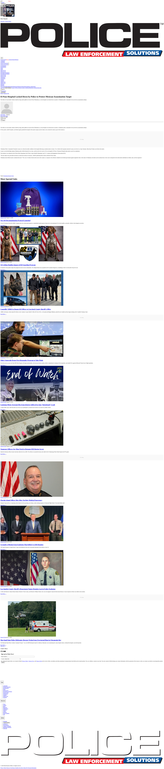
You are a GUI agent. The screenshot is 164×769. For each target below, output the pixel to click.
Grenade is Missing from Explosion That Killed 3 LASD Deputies (22, 544)
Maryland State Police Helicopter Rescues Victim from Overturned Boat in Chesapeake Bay (31, 640)
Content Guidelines (25, 87)
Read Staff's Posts (4, 116)
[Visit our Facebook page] (1, 651)
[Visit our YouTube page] (5, 651)
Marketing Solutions (33, 87)
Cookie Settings (8, 87)
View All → (3, 646)
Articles (12, 1)
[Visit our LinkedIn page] (3, 651)
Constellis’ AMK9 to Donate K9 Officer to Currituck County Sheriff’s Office (26, 309)
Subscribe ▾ (3, 3)
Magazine (10, 86)
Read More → (3, 225)
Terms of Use (9, 767)
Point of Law (3, 70)
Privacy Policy (3, 767)
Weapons (2, 84)
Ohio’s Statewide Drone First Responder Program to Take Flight (22, 360)
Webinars (18, 1)
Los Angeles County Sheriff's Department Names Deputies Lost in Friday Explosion (28, 589)
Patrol (2, 68)
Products (26, 86)
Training (2, 79)
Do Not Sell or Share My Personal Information (26, 767)
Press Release (18, 87)
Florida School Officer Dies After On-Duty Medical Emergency (21, 500)
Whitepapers (14, 86)
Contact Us (13, 87)
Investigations (3, 65)
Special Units (3, 75)
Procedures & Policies (5, 72)
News (9, 1)
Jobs (35, 86)
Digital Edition (8, 21)
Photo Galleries (31, 86)
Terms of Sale (14, 767)
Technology (3, 77)
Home (2, 93)
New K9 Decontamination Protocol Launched (15, 220)
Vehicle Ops (3, 82)
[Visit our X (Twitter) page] (2, 651)
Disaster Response (4, 63)
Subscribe (2, 21)
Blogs (7, 86)
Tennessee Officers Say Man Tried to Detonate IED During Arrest (22, 449)
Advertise (2, 87)
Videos (15, 1)
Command (3, 60)
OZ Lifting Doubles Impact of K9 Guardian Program (18, 265)
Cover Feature (5, 1)
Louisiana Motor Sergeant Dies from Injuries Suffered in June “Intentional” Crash (28, 405)
